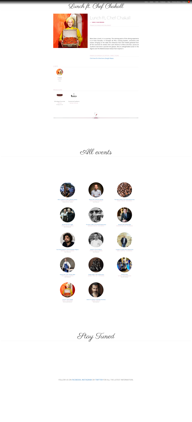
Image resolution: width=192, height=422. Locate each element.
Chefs (156, 2)
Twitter (99, 379)
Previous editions (176, 2)
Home (146, 2)
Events (151, 2)
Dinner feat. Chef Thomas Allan (67, 274)
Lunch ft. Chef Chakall (67, 299)
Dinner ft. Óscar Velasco (96, 249)
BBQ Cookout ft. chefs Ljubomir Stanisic (67, 199)
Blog (169, 2)
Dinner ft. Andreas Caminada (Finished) (96, 299)
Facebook (76, 379)
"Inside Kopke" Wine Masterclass (96, 274)
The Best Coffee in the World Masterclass (124, 199)
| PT (189, 2)
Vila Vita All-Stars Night (67, 224)
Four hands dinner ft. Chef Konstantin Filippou (67, 249)
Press (184, 2)
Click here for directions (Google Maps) (101, 58)
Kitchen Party (124, 274)
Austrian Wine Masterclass (124, 224)
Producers (162, 2)
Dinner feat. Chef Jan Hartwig (96, 199)
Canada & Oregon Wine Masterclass (124, 249)
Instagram (87, 379)
